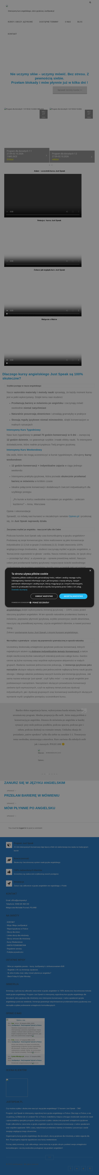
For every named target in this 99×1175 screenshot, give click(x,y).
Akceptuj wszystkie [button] (73, 596)
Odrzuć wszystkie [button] (44, 596)
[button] (39, 602)
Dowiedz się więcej (19, 589)
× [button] (90, 571)
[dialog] (49, 587)
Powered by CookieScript (21, 602)
